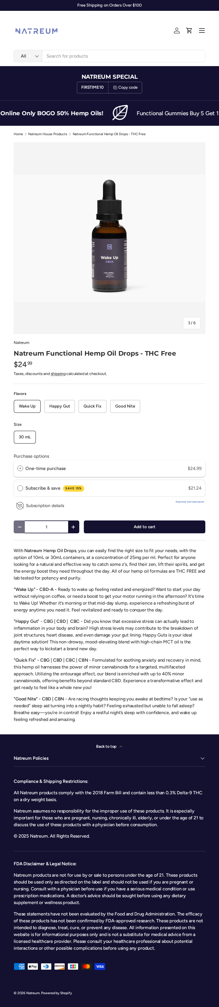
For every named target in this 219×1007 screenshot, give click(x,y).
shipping (58, 373)
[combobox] (109, 56)
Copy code (128, 87)
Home (18, 134)
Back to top (106, 746)
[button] (189, 30)
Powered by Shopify (56, 993)
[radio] (20, 468)
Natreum (21, 342)
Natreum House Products (47, 134)
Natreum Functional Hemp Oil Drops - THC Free (109, 134)
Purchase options (31, 456)
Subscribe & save (53, 488)
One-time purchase (45, 468)
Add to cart (144, 526)
